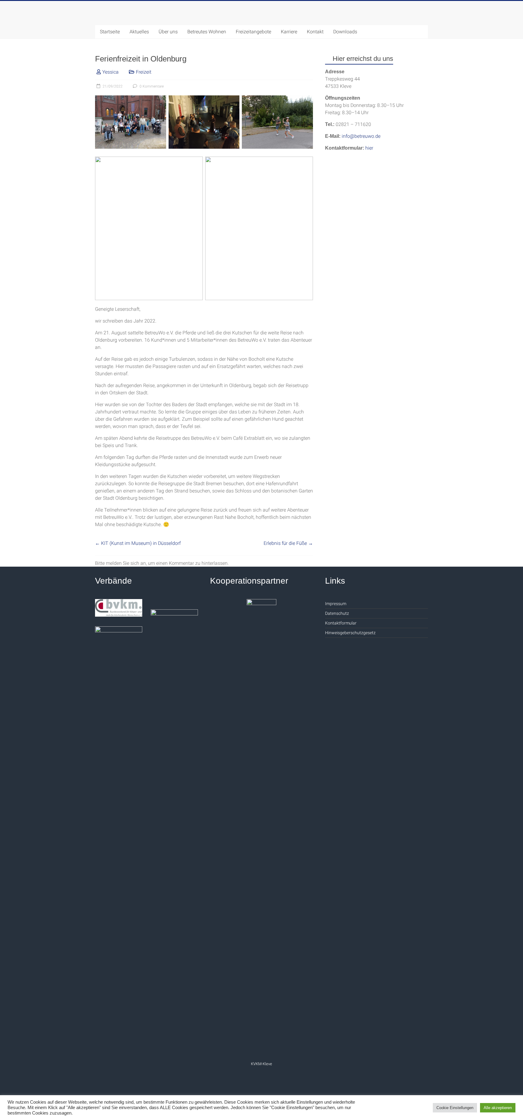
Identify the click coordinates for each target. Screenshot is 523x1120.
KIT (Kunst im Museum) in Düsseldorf (138, 543)
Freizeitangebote (253, 32)
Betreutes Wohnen (206, 32)
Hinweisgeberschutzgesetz (350, 632)
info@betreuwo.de (361, 136)
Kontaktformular (341, 623)
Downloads (345, 32)
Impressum (335, 603)
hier (369, 148)
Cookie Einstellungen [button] (454, 1107)
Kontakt (315, 32)
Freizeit (143, 72)
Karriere (289, 32)
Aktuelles (139, 32)
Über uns (168, 32)
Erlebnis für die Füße (288, 543)
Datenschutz (337, 613)
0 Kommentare (151, 86)
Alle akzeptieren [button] (498, 1107)
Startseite (110, 32)
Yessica (110, 72)
